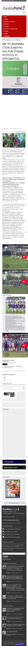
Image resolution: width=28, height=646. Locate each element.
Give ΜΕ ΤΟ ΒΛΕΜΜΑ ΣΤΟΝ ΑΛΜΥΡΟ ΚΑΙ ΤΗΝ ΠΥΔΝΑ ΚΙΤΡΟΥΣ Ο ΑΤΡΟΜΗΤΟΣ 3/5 (5, 361)
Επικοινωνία (21, 643)
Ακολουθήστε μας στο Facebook (11, 534)
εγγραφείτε (18, 366)
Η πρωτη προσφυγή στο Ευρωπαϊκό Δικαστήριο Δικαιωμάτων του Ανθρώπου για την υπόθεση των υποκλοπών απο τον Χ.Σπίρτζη (15, 568)
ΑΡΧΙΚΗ (5, 16)
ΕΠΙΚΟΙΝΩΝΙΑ (7, 36)
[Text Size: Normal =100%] (4, 380)
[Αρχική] (14, 7)
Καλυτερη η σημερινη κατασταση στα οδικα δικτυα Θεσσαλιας (15, 617)
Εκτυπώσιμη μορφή (21, 131)
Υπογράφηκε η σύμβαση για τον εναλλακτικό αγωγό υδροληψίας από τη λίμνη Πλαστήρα (16, 597)
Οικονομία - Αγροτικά (11, 634)
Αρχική (4, 38)
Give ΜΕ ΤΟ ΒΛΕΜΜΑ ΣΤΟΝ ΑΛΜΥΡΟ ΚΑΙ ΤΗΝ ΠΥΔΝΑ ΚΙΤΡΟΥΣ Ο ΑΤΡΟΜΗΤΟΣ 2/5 (4, 361)
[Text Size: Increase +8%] (4, 377)
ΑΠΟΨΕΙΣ (6, 19)
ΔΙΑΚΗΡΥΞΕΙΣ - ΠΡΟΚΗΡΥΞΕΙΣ (10, 29)
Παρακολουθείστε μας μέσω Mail (12, 537)
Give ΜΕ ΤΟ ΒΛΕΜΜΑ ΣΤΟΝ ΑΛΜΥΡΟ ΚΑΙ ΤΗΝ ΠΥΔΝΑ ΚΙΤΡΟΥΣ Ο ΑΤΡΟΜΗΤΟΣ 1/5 (3, 361)
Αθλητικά (8, 38)
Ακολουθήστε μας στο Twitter (10, 531)
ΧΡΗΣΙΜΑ (6, 33)
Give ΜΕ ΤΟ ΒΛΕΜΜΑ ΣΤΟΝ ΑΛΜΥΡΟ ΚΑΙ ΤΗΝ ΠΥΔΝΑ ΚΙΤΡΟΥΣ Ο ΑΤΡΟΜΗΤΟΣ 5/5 (8, 361)
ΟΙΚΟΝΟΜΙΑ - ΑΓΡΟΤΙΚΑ (9, 21)
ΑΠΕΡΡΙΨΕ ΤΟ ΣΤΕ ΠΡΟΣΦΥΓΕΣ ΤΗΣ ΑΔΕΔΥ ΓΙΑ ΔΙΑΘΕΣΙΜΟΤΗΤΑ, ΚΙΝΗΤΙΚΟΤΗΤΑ (15, 610)
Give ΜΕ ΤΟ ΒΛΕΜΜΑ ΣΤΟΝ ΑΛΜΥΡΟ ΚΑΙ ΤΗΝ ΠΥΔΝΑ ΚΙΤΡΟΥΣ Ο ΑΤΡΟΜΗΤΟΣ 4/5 (7, 361)
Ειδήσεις (8, 572)
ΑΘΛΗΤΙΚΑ (6, 26)
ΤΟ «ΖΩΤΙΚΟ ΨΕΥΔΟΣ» (12, 631)
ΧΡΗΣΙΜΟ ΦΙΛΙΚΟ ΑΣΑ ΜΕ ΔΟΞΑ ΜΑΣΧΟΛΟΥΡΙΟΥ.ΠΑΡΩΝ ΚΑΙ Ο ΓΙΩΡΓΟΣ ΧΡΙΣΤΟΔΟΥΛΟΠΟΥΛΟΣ (15, 577)
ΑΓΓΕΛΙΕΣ (6, 31)
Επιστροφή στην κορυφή (14, 503)
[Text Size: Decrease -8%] (4, 378)
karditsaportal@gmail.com (12, 520)
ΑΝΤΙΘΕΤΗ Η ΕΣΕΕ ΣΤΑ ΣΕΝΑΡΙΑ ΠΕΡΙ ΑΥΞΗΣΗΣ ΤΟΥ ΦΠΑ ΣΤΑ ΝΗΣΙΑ (16, 625)
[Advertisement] (14, 111)
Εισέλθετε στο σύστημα (8, 366)
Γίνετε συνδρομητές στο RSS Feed (12, 529)
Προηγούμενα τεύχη (6, 559)
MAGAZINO (6, 24)
